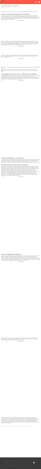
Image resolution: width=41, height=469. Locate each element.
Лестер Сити (23, 426)
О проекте (6, 459)
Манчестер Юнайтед (28, 426)
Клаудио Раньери (18, 426)
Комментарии (20, 7)
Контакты (6, 462)
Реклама (6, 463)
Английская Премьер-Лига (7, 426)
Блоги (16, 7)
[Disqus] (20, 443)
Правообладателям (8, 460)
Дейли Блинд (13, 426)
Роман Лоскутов (7, 7)
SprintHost (9, 465)
